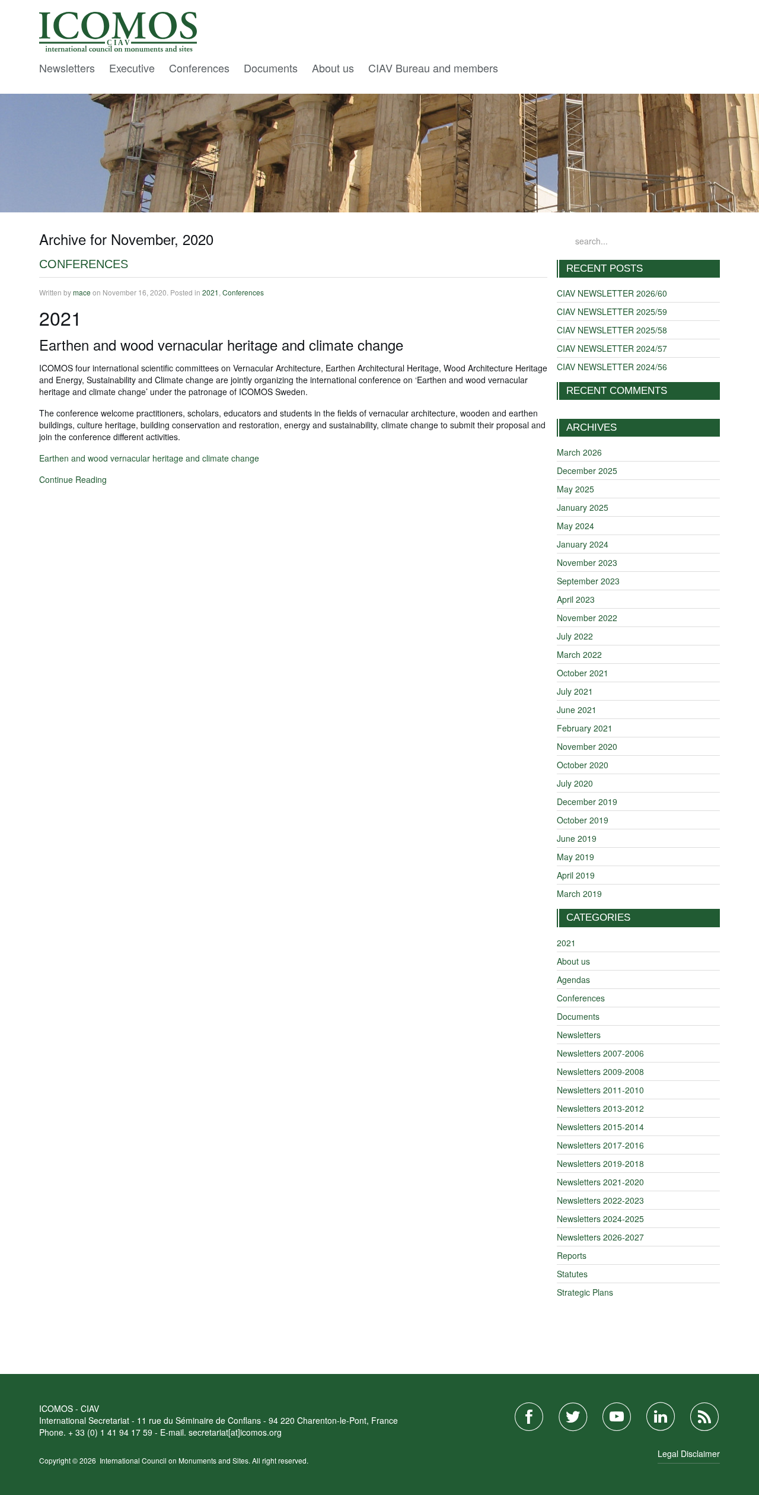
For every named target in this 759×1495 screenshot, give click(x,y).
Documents (271, 67)
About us (333, 67)
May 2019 (575, 857)
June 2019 (577, 838)
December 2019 (587, 801)
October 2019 (582, 820)
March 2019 (579, 893)
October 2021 (582, 673)
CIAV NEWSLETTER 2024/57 (612, 348)
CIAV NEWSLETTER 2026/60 (612, 293)
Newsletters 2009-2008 (600, 1071)
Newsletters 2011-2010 (600, 1090)
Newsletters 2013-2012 (600, 1108)
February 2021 (585, 728)
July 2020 (575, 783)
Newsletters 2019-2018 (600, 1163)
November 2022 (587, 618)
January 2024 (582, 544)
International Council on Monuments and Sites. (176, 1460)
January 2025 (582, 507)
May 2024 (575, 526)
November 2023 (587, 562)
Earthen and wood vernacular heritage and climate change (149, 458)
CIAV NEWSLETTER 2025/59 (612, 311)
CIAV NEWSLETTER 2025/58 (612, 330)
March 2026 (579, 452)
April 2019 (576, 875)
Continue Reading (73, 479)
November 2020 (587, 746)
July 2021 (575, 691)
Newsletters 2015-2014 (600, 1127)
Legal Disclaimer (689, 1453)
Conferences (199, 67)
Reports (571, 1255)
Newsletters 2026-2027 (600, 1237)
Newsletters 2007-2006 (600, 1053)
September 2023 (588, 581)
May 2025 (575, 489)
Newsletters (67, 67)
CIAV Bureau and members (433, 67)
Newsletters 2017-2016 (600, 1145)
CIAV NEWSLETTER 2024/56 (612, 367)
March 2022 (579, 654)
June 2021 (577, 709)
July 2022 (575, 636)
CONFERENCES (83, 264)
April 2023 (576, 599)
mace (82, 292)
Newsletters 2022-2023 (600, 1200)
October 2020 (582, 765)
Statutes (572, 1274)
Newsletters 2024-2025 (600, 1218)
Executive (132, 67)
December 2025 (587, 470)
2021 (210, 292)
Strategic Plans (585, 1292)
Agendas (573, 979)
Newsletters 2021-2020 (600, 1182)
